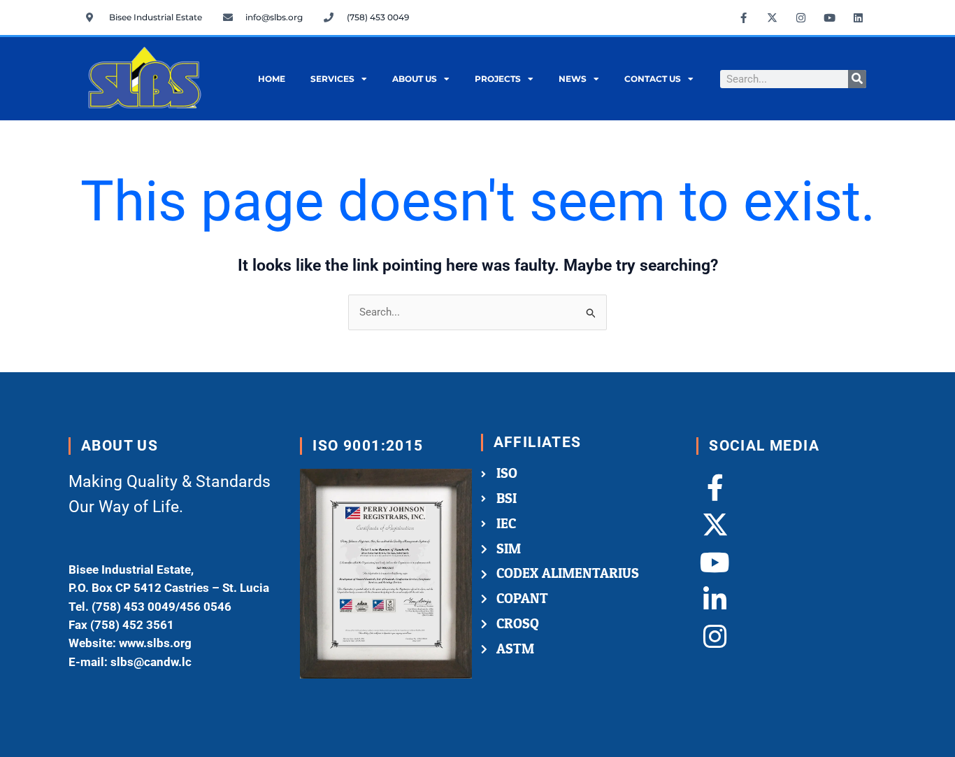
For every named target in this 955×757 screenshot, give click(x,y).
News (573, 78)
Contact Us (652, 78)
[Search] (857, 79)
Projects (498, 78)
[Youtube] (714, 562)
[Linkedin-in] (714, 599)
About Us (414, 78)
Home (271, 78)
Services (332, 78)
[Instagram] (714, 637)
